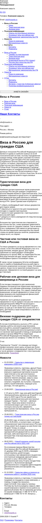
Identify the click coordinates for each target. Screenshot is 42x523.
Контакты (12, 47)
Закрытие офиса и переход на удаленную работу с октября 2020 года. (21, 473)
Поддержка (9, 520)
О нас (6, 109)
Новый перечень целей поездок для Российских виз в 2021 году (22, 442)
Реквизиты (13, 49)
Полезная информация (13, 64)
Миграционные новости (18, 43)
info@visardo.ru (11, 20)
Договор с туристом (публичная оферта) (25, 84)
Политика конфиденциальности (21, 86)
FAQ (1, 520)
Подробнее (14, 353)
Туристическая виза (16, 27)
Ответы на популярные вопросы (22, 33)
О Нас (6, 78)
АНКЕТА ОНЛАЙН (21, 92)
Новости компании (16, 41)
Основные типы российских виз (21, 35)
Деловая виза (14, 29)
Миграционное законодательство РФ (23, 37)
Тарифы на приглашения (19, 54)
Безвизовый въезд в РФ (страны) (22, 60)
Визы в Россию (10, 52)
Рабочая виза (9, 103)
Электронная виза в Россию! (26, 389)
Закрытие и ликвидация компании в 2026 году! (19, 363)
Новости (7, 72)
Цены (11, 25)
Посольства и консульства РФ (21, 62)
